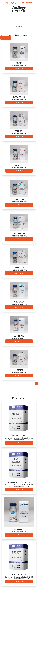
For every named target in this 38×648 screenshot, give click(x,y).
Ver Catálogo (27, 2)
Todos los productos (12, 22)
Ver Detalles (19, 68)
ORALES (24, 22)
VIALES (31, 22)
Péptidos (19, 26)
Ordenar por (5, 38)
